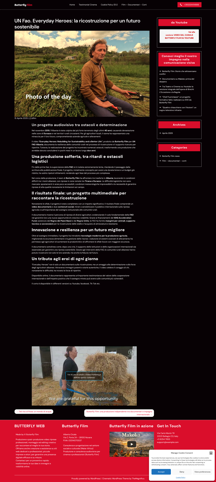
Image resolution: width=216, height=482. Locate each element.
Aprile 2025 (167, 133)
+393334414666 (191, 4)
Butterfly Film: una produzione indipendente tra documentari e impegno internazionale (119, 413)
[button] (211, 453)
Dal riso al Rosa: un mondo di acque (35, 411)
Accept (161, 472)
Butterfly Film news (171, 156)
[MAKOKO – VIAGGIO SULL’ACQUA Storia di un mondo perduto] (132, 444)
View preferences (202, 472)
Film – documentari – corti (134, 4)
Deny (182, 472)
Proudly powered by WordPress (86, 478)
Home (72, 4)
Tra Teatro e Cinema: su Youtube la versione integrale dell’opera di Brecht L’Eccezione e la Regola (176, 89)
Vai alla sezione (180, 35)
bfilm (34, 118)
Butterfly (23, 4)
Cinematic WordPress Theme (115, 478)
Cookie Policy (180, 477)
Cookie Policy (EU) (109, 4)
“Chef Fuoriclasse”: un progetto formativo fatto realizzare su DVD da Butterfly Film (175, 100)
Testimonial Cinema (88, 4)
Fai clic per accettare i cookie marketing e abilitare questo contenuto (84, 376)
